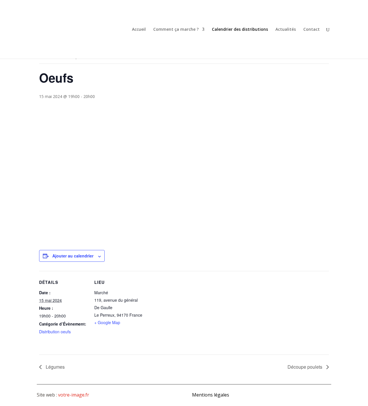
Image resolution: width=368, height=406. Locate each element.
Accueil (139, 29)
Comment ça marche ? (176, 29)
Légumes (55, 366)
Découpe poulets (305, 366)
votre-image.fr (73, 395)
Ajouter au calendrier (72, 256)
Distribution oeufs (55, 331)
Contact (311, 29)
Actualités (285, 29)
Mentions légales (210, 395)
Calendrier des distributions (240, 29)
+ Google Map (107, 322)
